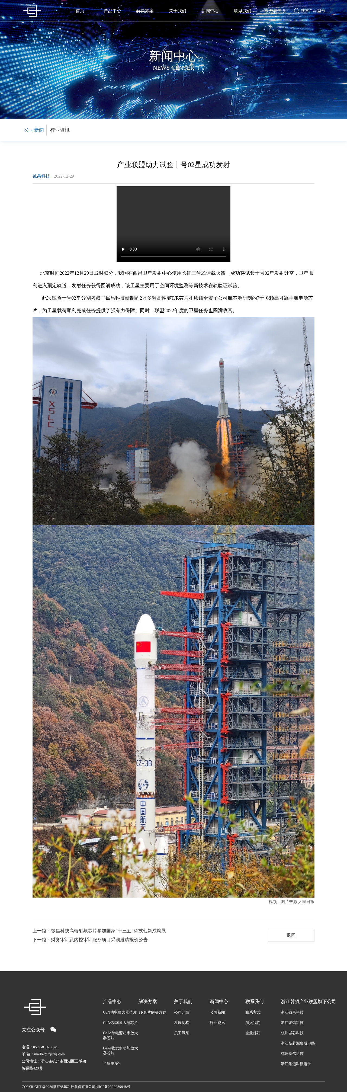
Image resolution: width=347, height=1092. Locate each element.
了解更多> (111, 1063)
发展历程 (181, 1023)
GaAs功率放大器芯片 (120, 1023)
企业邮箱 (253, 1033)
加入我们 (253, 1023)
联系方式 (253, 1012)
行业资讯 (60, 130)
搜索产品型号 (313, 10)
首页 (80, 10)
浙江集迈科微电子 (296, 1064)
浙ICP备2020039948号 (112, 1087)
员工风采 (181, 1033)
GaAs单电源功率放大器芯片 (120, 1035)
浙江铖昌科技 (292, 1012)
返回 (291, 935)
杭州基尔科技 (292, 1054)
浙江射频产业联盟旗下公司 (303, 1001)
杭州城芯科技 (292, 1033)
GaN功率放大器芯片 (120, 1012)
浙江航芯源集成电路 (298, 1043)
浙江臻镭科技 (292, 1023)
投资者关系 (275, 10)
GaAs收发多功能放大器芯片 (120, 1050)
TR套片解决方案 (152, 1012)
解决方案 (145, 10)
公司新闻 (34, 130)
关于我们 (177, 10)
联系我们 (242, 10)
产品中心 (112, 10)
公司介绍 (181, 1012)
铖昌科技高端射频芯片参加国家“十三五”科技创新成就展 (108, 930)
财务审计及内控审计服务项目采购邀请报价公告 (99, 939)
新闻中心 (210, 10)
